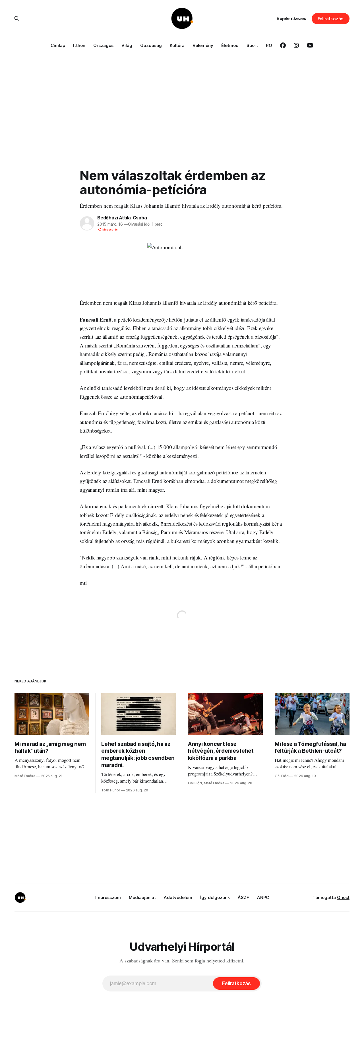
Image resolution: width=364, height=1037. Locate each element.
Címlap (58, 45)
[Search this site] (17, 18)
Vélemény (203, 45)
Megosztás (110, 229)
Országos (103, 45)
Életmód (230, 45)
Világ (126, 45)
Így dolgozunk (215, 897)
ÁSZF (243, 897)
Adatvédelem (178, 897)
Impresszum (108, 897)
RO (269, 45)
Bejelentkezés (291, 18)
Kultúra (177, 45)
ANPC (263, 897)
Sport (252, 45)
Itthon (79, 45)
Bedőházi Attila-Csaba (122, 218)
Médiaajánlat (142, 897)
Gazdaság (151, 45)
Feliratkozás (331, 18)
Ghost (343, 897)
